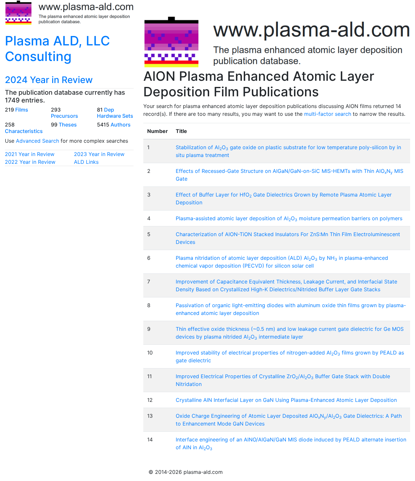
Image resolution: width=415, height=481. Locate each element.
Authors (121, 124)
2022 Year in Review (30, 162)
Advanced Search (37, 141)
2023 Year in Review (99, 154)
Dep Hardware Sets (115, 112)
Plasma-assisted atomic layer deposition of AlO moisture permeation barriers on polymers (289, 218)
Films (21, 109)
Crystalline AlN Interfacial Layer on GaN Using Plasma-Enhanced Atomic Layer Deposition (286, 400)
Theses (68, 124)
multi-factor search (327, 114)
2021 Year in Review (29, 154)
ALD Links (86, 162)
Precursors (64, 116)
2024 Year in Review (49, 79)
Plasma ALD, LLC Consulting (57, 48)
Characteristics (24, 131)
